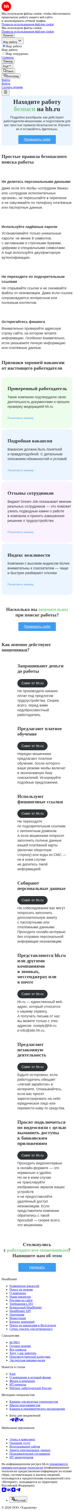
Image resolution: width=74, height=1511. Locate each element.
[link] (8, 70)
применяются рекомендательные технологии (35, 1465)
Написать (37, 1267)
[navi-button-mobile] (5, 92)
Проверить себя (37, 140)
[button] (6, 80)
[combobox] (18, 1499)
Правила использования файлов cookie (28, 31)
